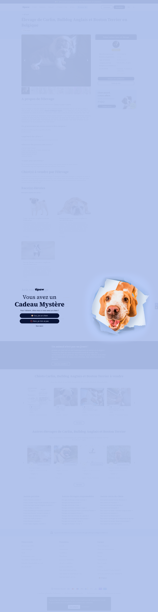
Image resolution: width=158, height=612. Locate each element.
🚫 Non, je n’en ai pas (39, 321)
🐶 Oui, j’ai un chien (39, 315)
